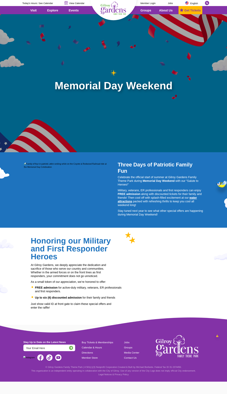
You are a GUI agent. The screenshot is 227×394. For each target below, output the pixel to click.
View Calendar (76, 3)
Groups (128, 347)
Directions (87, 352)
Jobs (170, 3)
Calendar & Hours (92, 347)
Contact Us (130, 357)
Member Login (148, 3)
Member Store (90, 357)
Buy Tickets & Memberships (97, 342)
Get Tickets (192, 10)
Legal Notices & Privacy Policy (113, 374)
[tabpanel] (113, 83)
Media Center (131, 352)
